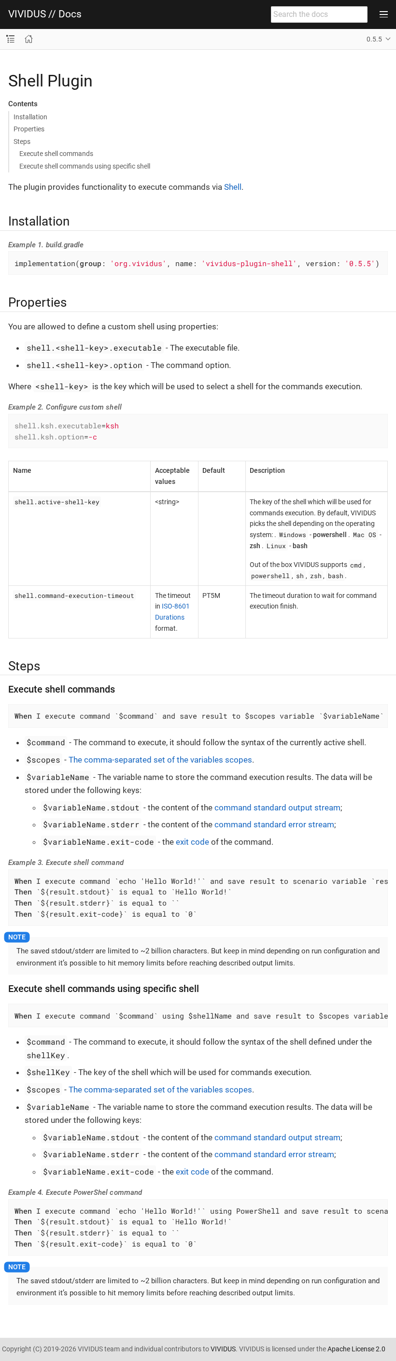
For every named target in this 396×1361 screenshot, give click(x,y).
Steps (22, 141)
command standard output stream (277, 807)
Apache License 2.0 (356, 1349)
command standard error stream (274, 824)
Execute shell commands (56, 153)
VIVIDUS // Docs (45, 14)
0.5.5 (374, 39)
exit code (192, 842)
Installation (30, 117)
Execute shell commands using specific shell (84, 166)
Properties (29, 129)
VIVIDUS (223, 1349)
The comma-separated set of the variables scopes (160, 760)
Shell (232, 187)
